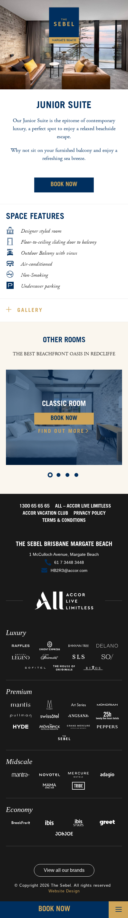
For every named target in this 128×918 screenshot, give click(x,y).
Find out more (61, 431)
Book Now (64, 185)
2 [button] (60, 476)
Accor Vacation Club (45, 513)
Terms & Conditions (64, 520)
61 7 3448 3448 (69, 562)
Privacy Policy (90, 513)
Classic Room (64, 404)
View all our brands (64, 870)
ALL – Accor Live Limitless (83, 506)
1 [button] (51, 476)
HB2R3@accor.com (69, 570)
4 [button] (77, 476)
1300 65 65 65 (34, 506)
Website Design (64, 891)
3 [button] (68, 476)
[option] (64, 417)
